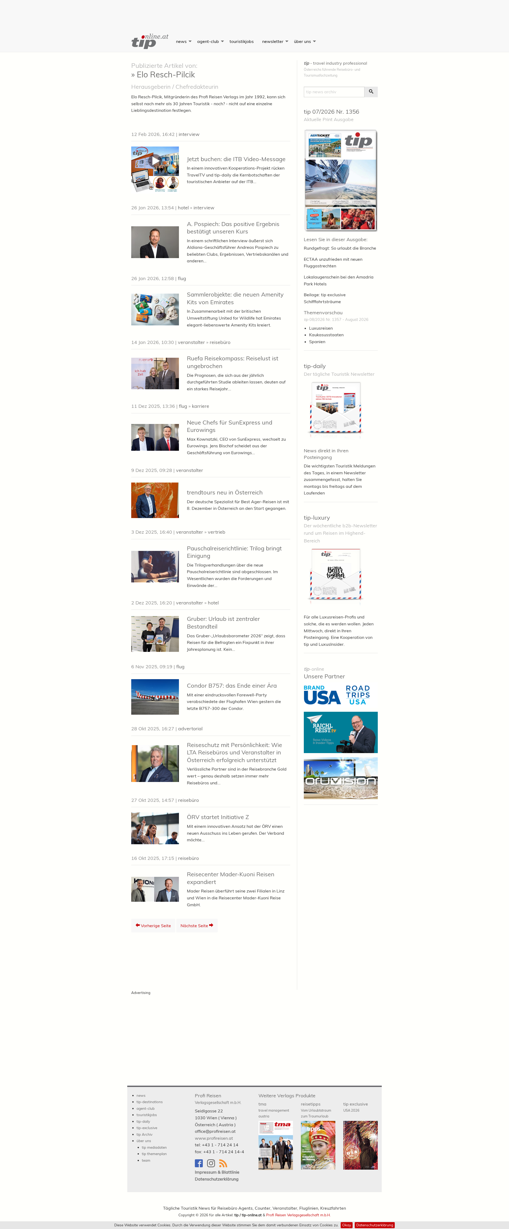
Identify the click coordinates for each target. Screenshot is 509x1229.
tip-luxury (317, 517)
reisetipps (316, 1109)
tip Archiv (144, 1134)
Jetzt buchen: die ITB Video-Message (236, 159)
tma (273, 1109)
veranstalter (191, 342)
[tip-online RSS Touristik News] (224, 1166)
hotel (183, 208)
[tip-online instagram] (213, 1166)
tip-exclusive (147, 1127)
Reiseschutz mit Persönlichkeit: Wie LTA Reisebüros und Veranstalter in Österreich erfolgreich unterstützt (234, 752)
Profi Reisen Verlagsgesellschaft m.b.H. (298, 1215)
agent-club (208, 41)
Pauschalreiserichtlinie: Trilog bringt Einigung (234, 552)
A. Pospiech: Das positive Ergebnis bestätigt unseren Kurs (233, 227)
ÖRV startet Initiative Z (218, 817)
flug (182, 278)
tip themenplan (154, 1153)
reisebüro (220, 342)
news (181, 41)
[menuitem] (149, 41)
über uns (302, 41)
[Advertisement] (254, 12)
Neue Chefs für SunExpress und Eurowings (229, 426)
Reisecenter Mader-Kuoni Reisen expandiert (230, 878)
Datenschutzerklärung (374, 1225)
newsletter (272, 41)
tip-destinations (150, 1101)
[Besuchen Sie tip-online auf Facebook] (201, 1166)
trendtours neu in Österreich (225, 492)
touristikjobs (242, 41)
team (146, 1160)
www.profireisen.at (214, 1138)
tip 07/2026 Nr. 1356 (331, 111)
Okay (346, 1225)
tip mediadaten (154, 1147)
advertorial (190, 729)
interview (189, 134)
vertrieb (216, 532)
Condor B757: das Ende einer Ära (232, 685)
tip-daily (315, 366)
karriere (200, 406)
